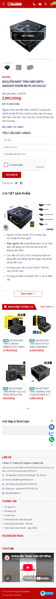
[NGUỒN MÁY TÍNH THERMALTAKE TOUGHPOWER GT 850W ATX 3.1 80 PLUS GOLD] (41, 383)
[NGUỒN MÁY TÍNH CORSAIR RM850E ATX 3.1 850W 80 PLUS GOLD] (14, 335)
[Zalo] (51, 433)
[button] (49, 36)
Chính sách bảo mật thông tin (18, 519)
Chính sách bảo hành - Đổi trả (18, 523)
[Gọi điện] (51, 439)
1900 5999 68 (30, 484)
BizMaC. (18, 595)
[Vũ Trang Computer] (14, 4)
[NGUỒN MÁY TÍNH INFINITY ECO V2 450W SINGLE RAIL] (14, 383)
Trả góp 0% (9, 507)
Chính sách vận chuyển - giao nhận (20, 528)
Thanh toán (9, 515)
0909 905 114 (31, 488)
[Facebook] (51, 427)
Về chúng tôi (10, 511)
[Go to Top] (51, 421)
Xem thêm (46, 306)
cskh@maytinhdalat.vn (22, 479)
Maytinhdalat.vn (13, 493)
